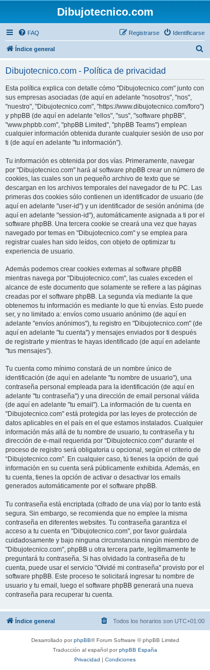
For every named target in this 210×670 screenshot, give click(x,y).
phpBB (82, 640)
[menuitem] (28, 32)
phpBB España (138, 650)
